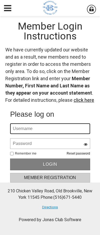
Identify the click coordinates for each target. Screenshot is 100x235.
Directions (50, 207)
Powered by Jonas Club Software (50, 219)
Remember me (26, 153)
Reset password (78, 153)
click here (84, 100)
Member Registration (50, 177)
